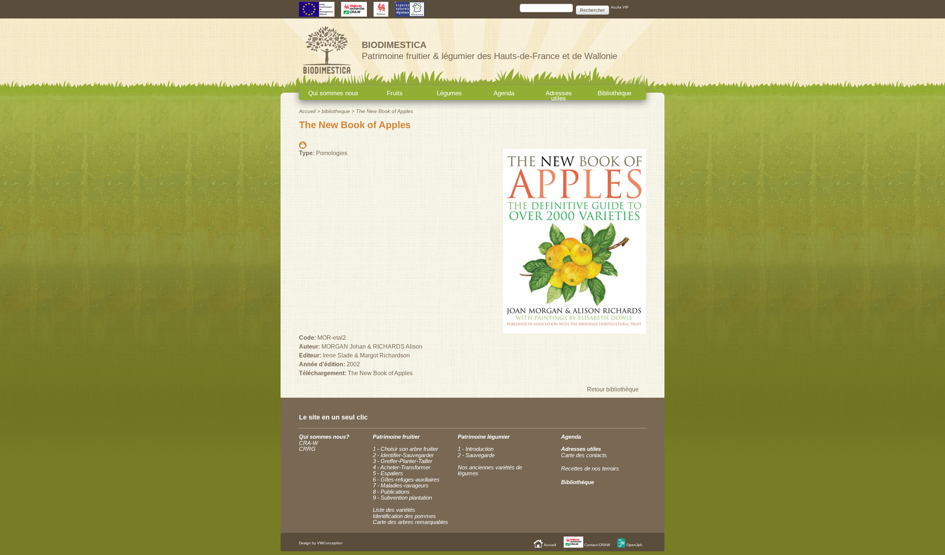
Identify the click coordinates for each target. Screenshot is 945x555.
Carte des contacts (584, 455)
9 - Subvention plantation (402, 497)
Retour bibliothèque (613, 389)
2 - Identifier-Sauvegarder (403, 455)
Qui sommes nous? (324, 437)
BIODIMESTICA (394, 45)
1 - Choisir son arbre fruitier (405, 449)
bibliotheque (336, 111)
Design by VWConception (321, 543)
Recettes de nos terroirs (590, 468)
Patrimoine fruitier (396, 437)
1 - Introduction (476, 449)
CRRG (307, 449)
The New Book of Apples (384, 111)
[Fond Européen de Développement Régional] (316, 13)
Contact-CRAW (596, 545)
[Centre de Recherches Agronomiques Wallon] (354, 13)
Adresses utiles (559, 95)
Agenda (504, 93)
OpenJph (633, 545)
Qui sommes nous (333, 93)
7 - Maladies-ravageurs (401, 485)
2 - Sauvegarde (476, 455)
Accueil (307, 111)
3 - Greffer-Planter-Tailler (402, 461)
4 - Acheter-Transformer (401, 467)
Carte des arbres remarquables (410, 522)
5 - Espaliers (388, 473)
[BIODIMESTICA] (326, 75)
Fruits (395, 93)
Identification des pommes (404, 516)
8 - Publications (391, 492)
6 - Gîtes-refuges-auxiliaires (406, 479)
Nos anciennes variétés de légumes (490, 470)
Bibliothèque (614, 93)
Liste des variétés (394, 510)
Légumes (449, 93)
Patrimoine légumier (484, 437)
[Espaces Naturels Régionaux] (410, 13)
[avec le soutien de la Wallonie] (381, 13)
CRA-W (308, 443)
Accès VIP (620, 7)
